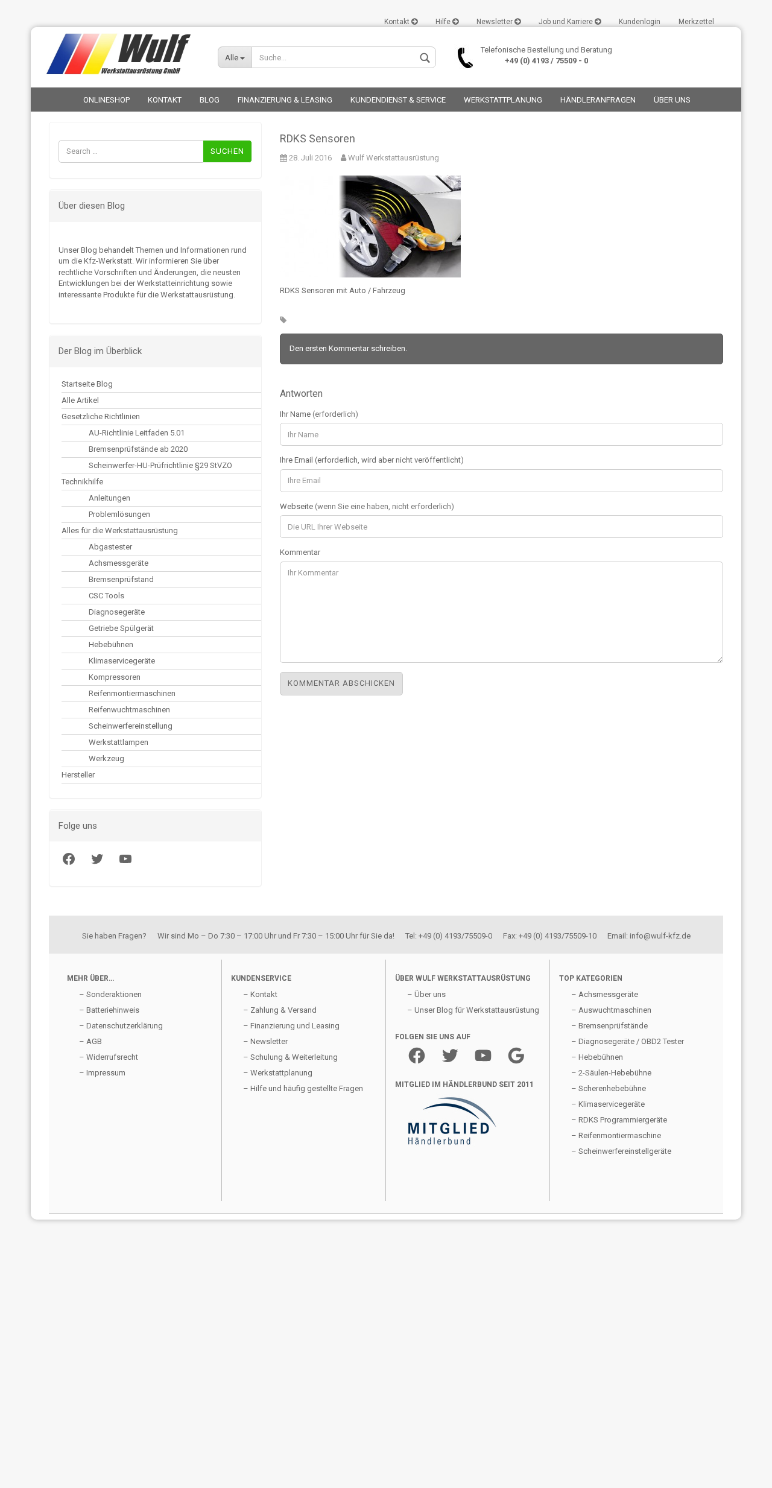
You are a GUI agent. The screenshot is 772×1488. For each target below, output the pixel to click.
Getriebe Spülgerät (121, 628)
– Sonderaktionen (110, 994)
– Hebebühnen (597, 1057)
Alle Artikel (80, 400)
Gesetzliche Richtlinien (101, 416)
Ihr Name (319, 414)
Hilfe (443, 21)
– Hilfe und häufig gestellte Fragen (303, 1088)
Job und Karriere (567, 21)
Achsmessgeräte (118, 563)
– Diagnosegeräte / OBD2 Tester (627, 1041)
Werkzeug (106, 758)
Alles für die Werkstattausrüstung (120, 530)
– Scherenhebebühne (608, 1088)
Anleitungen (109, 497)
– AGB (90, 1041)
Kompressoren (115, 677)
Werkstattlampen (118, 742)
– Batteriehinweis (109, 1010)
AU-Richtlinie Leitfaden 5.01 (137, 432)
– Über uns (426, 994)
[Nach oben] (33, 1470)
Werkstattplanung (503, 99)
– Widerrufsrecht (108, 1057)
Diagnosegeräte (117, 611)
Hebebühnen (111, 644)
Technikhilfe (82, 481)
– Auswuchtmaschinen (611, 1010)
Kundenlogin (639, 21)
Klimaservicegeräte (122, 660)
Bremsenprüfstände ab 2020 (138, 449)
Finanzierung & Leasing (285, 99)
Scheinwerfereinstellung (130, 725)
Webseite (367, 506)
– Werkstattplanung (277, 1072)
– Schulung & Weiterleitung (290, 1057)
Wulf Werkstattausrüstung (392, 157)
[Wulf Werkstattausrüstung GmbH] (120, 54)
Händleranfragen (598, 99)
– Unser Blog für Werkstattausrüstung (473, 1010)
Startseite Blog (87, 383)
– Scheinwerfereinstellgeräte (621, 1151)
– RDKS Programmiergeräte (619, 1119)
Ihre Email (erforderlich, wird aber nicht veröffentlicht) (372, 459)
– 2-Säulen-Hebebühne (611, 1072)
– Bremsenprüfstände (609, 1025)
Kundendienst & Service (398, 99)
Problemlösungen (119, 514)
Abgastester (110, 546)
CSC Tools (106, 595)
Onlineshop (106, 99)
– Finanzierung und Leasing (291, 1025)
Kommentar (300, 552)
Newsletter (495, 21)
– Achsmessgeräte (604, 994)
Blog (210, 99)
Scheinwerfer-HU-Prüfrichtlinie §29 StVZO (160, 465)
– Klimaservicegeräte (608, 1104)
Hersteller (78, 774)
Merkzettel (696, 21)
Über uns (672, 99)
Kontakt (397, 21)
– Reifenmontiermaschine (616, 1135)
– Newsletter (265, 1041)
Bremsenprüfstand (121, 579)
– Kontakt (260, 994)
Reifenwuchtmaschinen (129, 709)
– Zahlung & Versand (280, 1010)
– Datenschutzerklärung (121, 1025)
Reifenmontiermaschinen (132, 693)
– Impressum (102, 1072)
